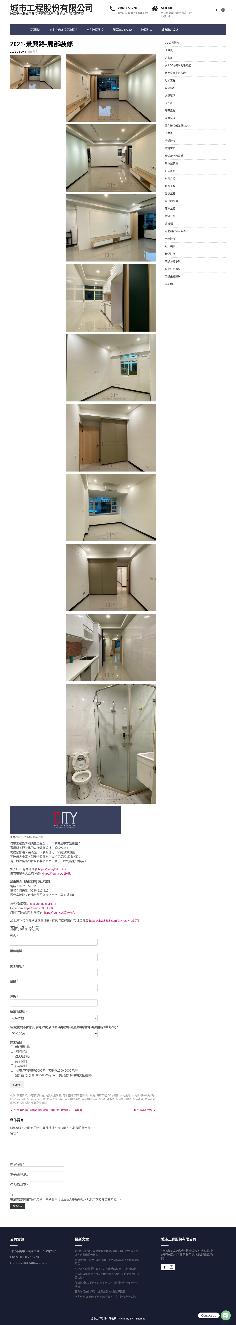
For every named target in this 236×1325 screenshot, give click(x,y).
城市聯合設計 (170, 29)
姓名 (14, 935)
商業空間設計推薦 (84, 1095)
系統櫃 (169, 223)
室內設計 (125, 1095)
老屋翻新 (21, 1051)
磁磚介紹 (170, 216)
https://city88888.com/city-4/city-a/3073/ (114, 920)
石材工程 (170, 208)
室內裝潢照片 (95, 29)
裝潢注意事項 (173, 261)
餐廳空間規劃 (39, 1102)
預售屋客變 (23, 1102)
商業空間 (21, 1061)
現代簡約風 (171, 201)
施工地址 (17, 966)
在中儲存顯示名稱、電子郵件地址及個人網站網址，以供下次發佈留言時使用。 (66, 1199)
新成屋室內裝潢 (174, 155)
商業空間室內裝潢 (175, 72)
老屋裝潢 (170, 238)
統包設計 (58, 1099)
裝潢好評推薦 (106, 1099)
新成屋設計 (33, 1099)
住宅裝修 (22, 1095)
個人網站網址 (19, 1184)
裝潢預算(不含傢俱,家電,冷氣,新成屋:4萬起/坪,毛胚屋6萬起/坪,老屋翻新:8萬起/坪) (64, 1027)
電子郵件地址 (20, 1174)
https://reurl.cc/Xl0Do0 (38, 908)
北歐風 (169, 50)
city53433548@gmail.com (133, 12)
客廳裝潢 (170, 118)
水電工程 (170, 185)
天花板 (169, 103)
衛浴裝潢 (170, 253)
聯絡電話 (17, 951)
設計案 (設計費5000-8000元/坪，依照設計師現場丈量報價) (53, 1075)
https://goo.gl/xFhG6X (52, 869)
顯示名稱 (17, 1164)
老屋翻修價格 (73, 1099)
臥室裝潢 (170, 246)
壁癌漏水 (170, 87)
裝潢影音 (146, 29)
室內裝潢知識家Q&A (176, 125)
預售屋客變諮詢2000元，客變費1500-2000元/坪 (46, 1070)
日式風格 (170, 170)
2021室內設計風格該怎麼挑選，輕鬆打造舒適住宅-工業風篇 (46, 1110)
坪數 (14, 996)
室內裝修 (113, 1095)
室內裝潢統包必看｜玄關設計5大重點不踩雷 (100, 1291)
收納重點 (170, 148)
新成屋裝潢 (171, 163)
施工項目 (17, 1042)
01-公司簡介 (172, 42)
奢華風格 (170, 110)
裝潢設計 (138, 1099)
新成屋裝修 (22, 1046)
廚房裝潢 (170, 140)
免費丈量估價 (53, 1095)
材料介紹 (170, 178)
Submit (17, 1084)
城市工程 (101, 1095)
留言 (14, 1133)
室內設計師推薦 (141, 1095)
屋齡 (14, 981)
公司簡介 (35, 29)
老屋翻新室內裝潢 (175, 231)
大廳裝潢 (170, 95)
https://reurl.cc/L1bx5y (57, 873)
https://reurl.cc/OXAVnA (59, 912)
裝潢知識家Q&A (122, 29)
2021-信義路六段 (144, 1110)
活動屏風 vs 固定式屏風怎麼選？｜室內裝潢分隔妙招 (105, 1296)
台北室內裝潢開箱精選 (63, 29)
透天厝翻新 (22, 1056)
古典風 (169, 57)
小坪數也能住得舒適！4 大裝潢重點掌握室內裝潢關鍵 (105, 1268)
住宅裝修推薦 (36, 1095)
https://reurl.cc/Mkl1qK (43, 903)
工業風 (169, 133)
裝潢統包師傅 (123, 1099)
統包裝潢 (46, 1099)
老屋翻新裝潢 (90, 1099)
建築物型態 (18, 1011)
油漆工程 (170, 193)
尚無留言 (32, 51)
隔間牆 (169, 283)
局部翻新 (21, 1066)
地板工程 (170, 80)
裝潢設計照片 (173, 276)
